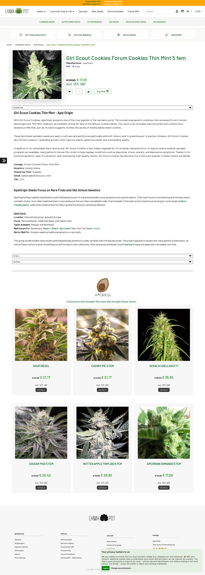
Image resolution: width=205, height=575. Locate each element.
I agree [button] (105, 568)
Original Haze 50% (93, 1)
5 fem (77, 66)
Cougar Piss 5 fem (41, 463)
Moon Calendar (20, 558)
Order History (112, 541)
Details (16, 256)
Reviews (17, 262)
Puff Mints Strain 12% (92, 4)
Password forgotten (114, 545)
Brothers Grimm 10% (114, 1)
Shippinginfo (19, 543)
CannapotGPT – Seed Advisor (71, 558)
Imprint (17, 554)
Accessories (159, 21)
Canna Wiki (133, 11)
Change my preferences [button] (121, 568)
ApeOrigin (38, 45)
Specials (83, 11)
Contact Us (111, 549)
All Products (19, 550)
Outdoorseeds (94, 21)
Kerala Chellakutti (164, 366)
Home (9, 45)
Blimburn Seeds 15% (113, 4)
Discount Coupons (67, 543)
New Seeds (97, 11)
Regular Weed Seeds (136, 21)
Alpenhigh (156, 541)
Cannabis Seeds (47, 21)
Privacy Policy (66, 550)
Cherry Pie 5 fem (102, 366)
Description (18, 108)
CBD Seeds (114, 21)
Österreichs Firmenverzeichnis (164, 544)
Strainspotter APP (67, 547)
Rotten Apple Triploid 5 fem (102, 463)
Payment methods (21, 547)
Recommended (115, 11)
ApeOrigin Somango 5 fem (164, 463)
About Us (18, 539)
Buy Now (101, 91)
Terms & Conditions (68, 554)
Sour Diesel (41, 366)
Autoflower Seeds (71, 21)
